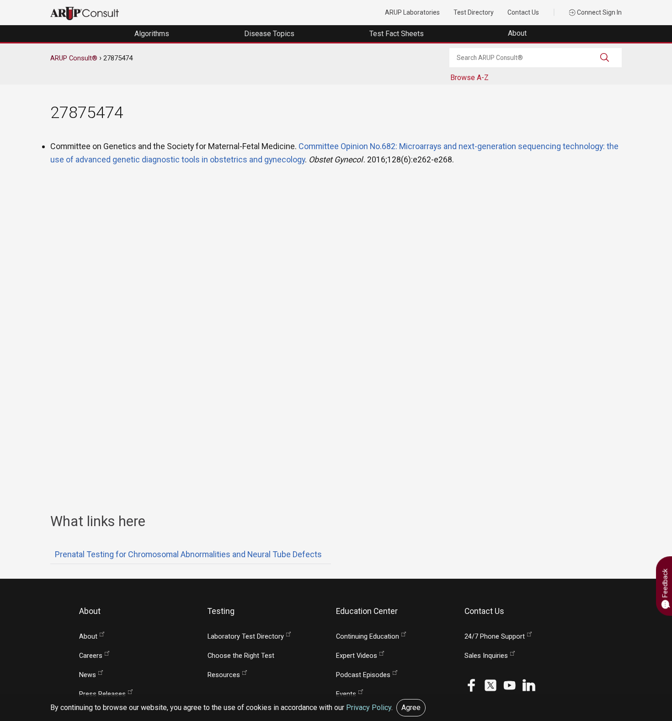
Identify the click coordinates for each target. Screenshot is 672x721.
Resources (224, 675)
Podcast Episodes (363, 675)
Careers (90, 656)
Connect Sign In (599, 12)
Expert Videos (356, 656)
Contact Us (523, 12)
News (87, 675)
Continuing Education (367, 636)
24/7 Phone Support (494, 636)
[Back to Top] (644, 692)
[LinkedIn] (529, 684)
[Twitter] (490, 684)
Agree (411, 707)
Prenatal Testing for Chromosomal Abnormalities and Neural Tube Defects (188, 554)
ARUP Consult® (73, 58)
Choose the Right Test (241, 656)
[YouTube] (510, 684)
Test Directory (473, 12)
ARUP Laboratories (412, 12)
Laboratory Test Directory (246, 636)
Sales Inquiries (486, 656)
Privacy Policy (368, 707)
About (518, 33)
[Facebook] (471, 684)
